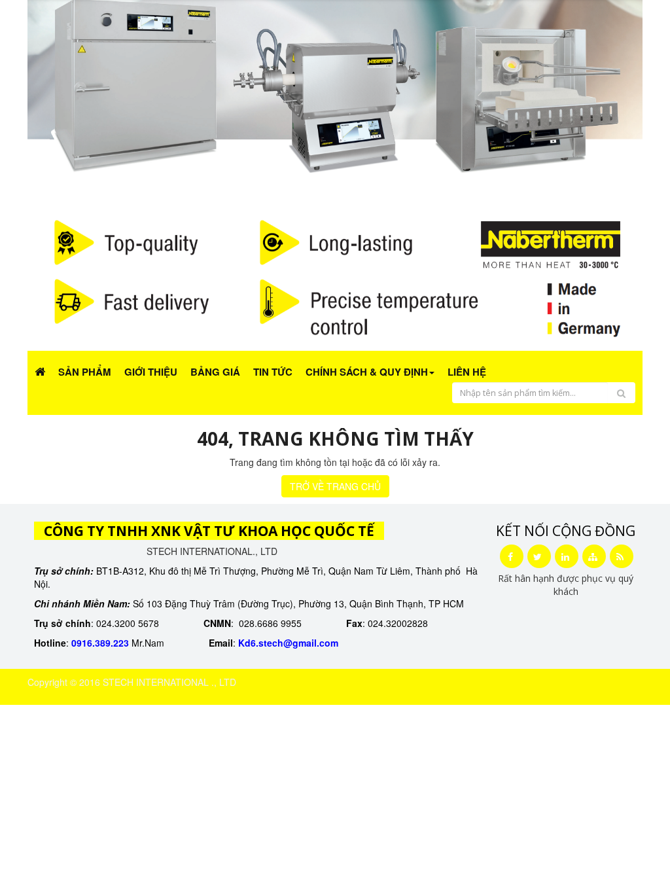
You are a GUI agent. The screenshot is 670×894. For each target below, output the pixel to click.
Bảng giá (215, 372)
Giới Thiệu (150, 372)
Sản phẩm (84, 372)
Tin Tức (272, 372)
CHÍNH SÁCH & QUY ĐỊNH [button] (367, 372)
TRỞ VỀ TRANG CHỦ (335, 486)
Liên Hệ (467, 372)
